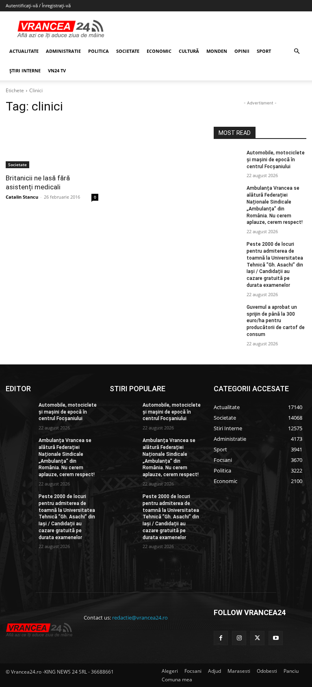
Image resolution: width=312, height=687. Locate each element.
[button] (296, 51)
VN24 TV (57, 70)
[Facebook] (221, 638)
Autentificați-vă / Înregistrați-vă (38, 5)
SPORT (264, 51)
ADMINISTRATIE (63, 51)
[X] (257, 638)
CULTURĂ (189, 51)
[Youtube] (276, 638)
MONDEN (216, 51)
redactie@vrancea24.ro (140, 617)
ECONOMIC (159, 51)
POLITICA (98, 51)
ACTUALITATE (24, 51)
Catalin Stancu (22, 197)
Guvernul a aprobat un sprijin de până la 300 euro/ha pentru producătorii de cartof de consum (276, 320)
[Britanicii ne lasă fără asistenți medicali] (52, 145)
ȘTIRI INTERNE (25, 70)
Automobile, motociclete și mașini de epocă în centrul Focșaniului (276, 159)
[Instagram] (239, 638)
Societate (17, 164)
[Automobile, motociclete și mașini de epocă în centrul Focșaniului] (227, 159)
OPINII (241, 51)
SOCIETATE (127, 51)
